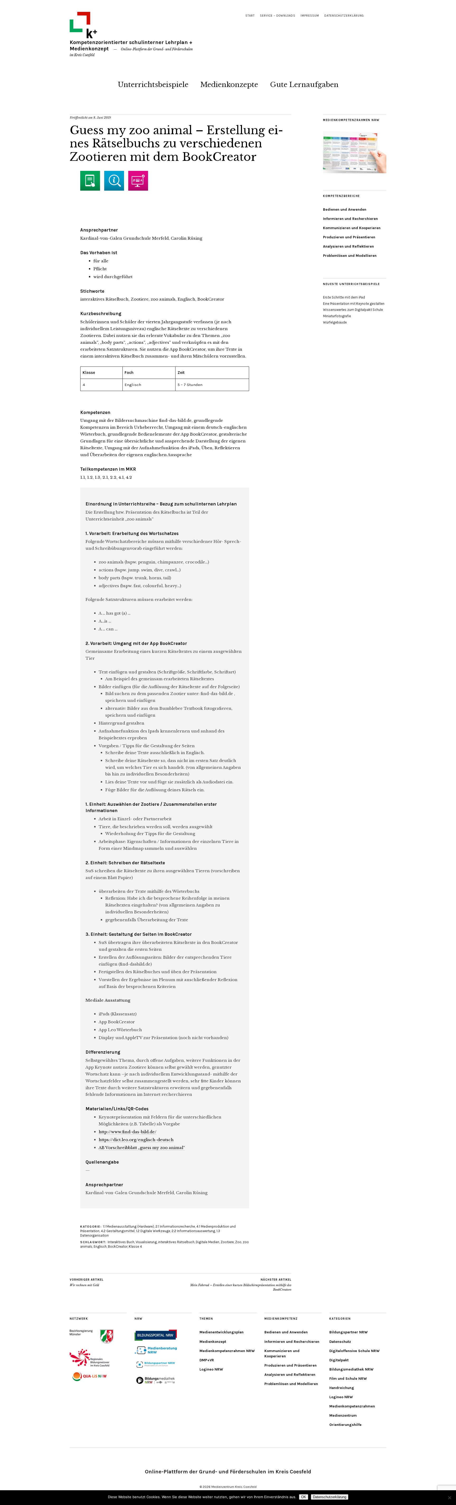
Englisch (100, 1246)
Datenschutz (340, 1341)
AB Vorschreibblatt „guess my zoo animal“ (142, 1147)
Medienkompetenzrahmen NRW (227, 1351)
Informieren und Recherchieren (350, 218)
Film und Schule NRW (348, 1378)
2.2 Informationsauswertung (193, 1231)
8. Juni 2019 (102, 117)
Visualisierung (146, 1242)
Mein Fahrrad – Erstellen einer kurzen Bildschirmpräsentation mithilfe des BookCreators (240, 1284)
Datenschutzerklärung (344, 15)
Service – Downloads (277, 15)
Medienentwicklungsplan (222, 1332)
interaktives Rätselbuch (176, 1242)
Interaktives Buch (121, 1242)
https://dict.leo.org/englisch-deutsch (136, 1139)
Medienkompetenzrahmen (352, 1406)
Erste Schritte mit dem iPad (344, 297)
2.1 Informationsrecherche (175, 1226)
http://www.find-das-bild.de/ (127, 1131)
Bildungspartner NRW (348, 1332)
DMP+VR (207, 1360)
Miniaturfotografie (337, 316)
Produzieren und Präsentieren (349, 237)
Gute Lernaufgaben (304, 84)
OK (303, 1497)
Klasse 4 (135, 1246)
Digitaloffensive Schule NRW (354, 1351)
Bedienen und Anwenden (344, 209)
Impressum (310, 15)
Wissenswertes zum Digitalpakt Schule (353, 310)
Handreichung (341, 1388)
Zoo (238, 1242)
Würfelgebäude (335, 322)
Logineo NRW (211, 1369)
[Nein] (449, 1497)
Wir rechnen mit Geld (86, 1282)
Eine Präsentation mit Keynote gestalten (353, 304)
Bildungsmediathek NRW (351, 1369)
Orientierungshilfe (345, 1424)
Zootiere (227, 1242)
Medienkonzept (213, 1341)
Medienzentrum (343, 1415)
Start (250, 15)
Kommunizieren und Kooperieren (352, 228)
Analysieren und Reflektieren (348, 246)
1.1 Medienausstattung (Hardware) (128, 1226)
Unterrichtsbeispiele (153, 84)
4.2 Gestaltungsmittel (118, 1231)
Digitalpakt (339, 1360)
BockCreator (117, 1246)
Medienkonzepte (229, 84)
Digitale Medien (207, 1242)
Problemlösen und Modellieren (350, 255)
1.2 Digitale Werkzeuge (153, 1231)
